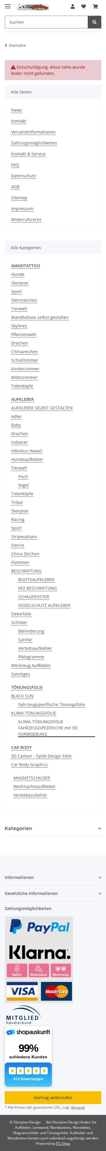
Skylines (19, 326)
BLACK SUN (22, 696)
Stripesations (24, 536)
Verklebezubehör (30, 795)
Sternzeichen (24, 300)
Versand (78, 1107)
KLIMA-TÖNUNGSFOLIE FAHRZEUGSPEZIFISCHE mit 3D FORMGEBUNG (47, 728)
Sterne (17, 545)
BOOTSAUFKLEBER (36, 579)
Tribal (17, 502)
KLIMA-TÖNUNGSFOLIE (33, 713)
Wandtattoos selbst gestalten (40, 317)
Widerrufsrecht (26, 219)
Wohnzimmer (24, 377)
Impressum (22, 208)
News (16, 110)
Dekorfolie (21, 614)
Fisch (23, 476)
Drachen (19, 343)
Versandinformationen (33, 132)
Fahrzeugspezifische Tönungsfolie (51, 704)
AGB (15, 186)
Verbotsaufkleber (35, 648)
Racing (17, 519)
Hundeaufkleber (27, 459)
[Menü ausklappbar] (8, 3)
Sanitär (25, 639)
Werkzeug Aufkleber (31, 665)
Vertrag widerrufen (53, 1097)
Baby (16, 425)
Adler (16, 416)
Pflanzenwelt (23, 334)
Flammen (20, 562)
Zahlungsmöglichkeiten (34, 143)
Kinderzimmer (25, 369)
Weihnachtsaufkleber (35, 786)
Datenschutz (23, 176)
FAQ (15, 165)
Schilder (19, 622)
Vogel (23, 485)
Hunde (17, 274)
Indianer (19, 442)
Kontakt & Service (28, 154)
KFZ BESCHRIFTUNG (37, 588)
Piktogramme (31, 657)
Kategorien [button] (18, 828)
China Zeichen (25, 554)
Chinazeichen (24, 351)
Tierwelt (19, 308)
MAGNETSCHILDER (32, 778)
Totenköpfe (22, 386)
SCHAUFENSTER (33, 596)
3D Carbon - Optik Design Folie (41, 756)
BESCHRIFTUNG (26, 571)
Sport (16, 291)
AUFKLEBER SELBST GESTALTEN (42, 408)
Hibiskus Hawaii (26, 451)
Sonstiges (20, 674)
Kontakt (18, 121)
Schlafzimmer (24, 360)
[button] (72, 6)
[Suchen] (94, 22)
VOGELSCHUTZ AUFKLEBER (44, 605)
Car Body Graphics (29, 764)
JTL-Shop (63, 1143)
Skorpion (20, 283)
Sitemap (19, 197)
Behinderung (31, 631)
